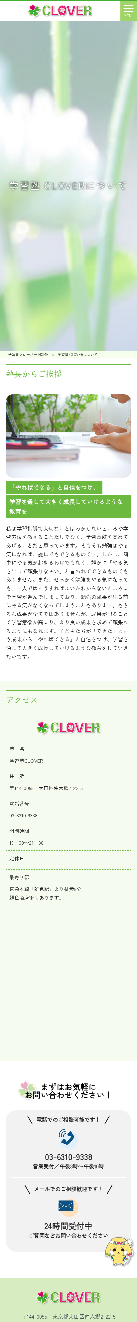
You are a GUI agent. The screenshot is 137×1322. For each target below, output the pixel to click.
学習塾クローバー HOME (28, 354)
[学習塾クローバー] (60, 10)
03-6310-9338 (68, 1156)
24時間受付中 (68, 1225)
